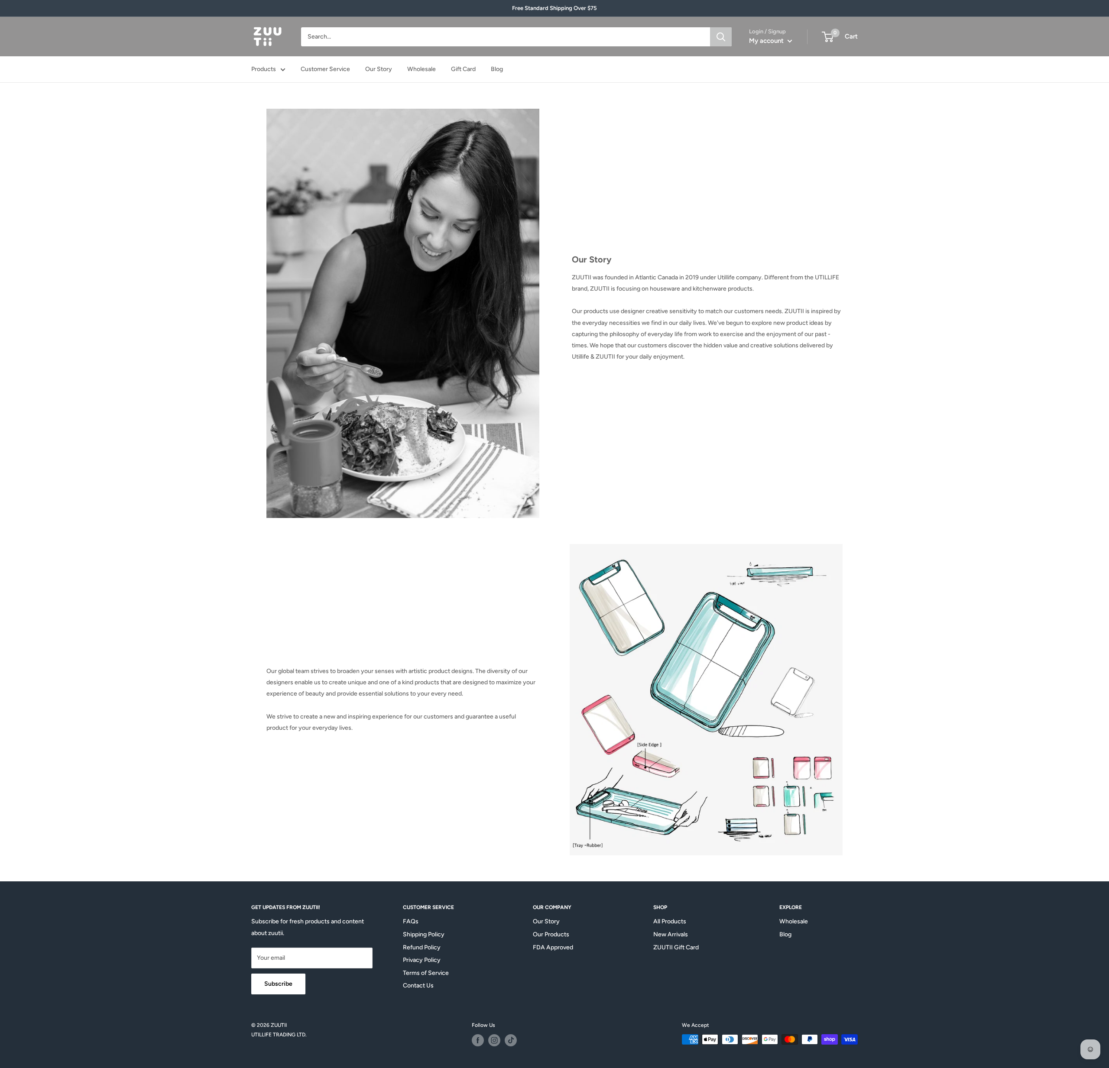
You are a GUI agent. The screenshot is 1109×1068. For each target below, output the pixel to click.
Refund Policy (422, 947)
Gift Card (463, 69)
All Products (669, 921)
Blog (497, 69)
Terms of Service (426, 973)
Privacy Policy (422, 960)
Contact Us (418, 985)
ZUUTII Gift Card (676, 947)
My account (767, 41)
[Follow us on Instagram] (494, 1040)
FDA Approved (553, 947)
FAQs (410, 921)
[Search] (721, 36)
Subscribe (278, 983)
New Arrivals (670, 934)
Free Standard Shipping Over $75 (554, 8)
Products (263, 69)
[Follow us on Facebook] (478, 1040)
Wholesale (421, 69)
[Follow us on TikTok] (511, 1040)
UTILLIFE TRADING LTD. (279, 1035)
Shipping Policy (423, 934)
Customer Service (325, 69)
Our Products (551, 934)
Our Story (378, 69)
